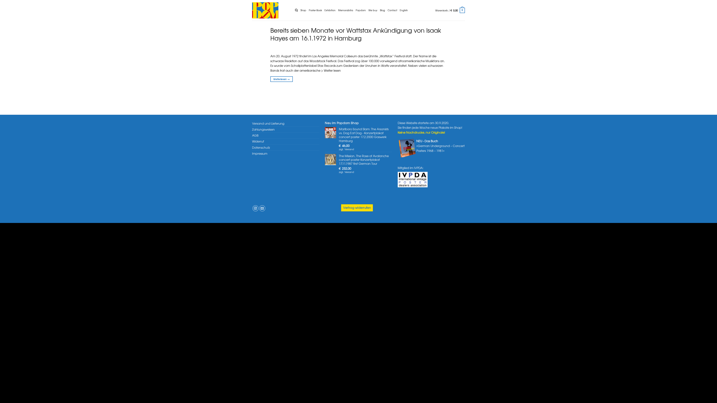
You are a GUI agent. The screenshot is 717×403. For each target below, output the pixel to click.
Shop (303, 10)
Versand (349, 149)
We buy (372, 10)
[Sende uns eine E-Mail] (262, 208)
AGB (255, 135)
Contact (392, 10)
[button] (450, 10)
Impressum (259, 153)
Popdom (361, 10)
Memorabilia (345, 10)
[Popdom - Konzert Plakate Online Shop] (270, 10)
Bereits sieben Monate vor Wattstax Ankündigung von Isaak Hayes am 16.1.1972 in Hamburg (355, 34)
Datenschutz (261, 147)
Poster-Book (315, 10)
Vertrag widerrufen (357, 207)
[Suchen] (296, 10)
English (404, 10)
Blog (382, 10)
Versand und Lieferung (268, 123)
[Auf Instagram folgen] (255, 208)
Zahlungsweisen (263, 129)
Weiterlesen (281, 79)
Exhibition (330, 10)
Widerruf (258, 141)
